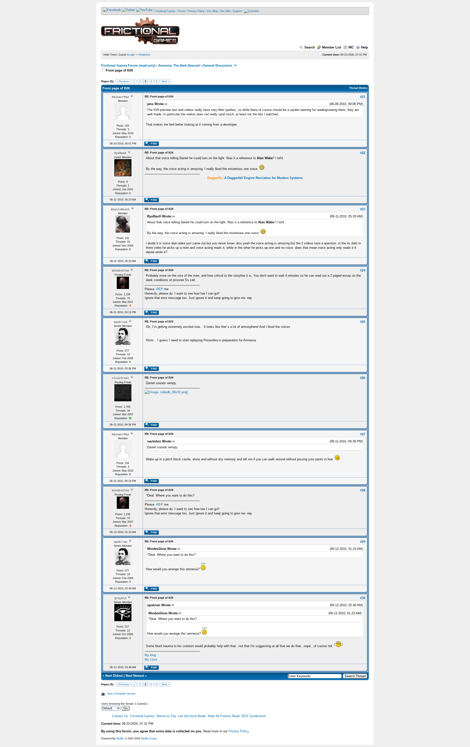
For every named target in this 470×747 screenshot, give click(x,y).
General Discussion (217, 65)
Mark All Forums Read (223, 716)
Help (364, 47)
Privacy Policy (196, 11)
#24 (362, 270)
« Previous (123, 81)
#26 (362, 378)
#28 (362, 490)
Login (131, 54)
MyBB (119, 738)
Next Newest (135, 675)
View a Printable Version (121, 693)
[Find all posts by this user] (151, 144)
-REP (159, 289)
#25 (362, 322)
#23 (362, 209)
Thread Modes (358, 87)
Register (144, 54)
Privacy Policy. (239, 731)
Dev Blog (212, 11)
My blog (150, 655)
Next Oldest (114, 675)
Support (237, 11)
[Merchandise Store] (251, 11)
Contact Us (120, 716)
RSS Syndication (254, 716)
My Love (151, 659)
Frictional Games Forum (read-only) (128, 65)
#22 (362, 153)
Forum (182, 11)
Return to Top (166, 716)
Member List (331, 47)
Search (309, 47)
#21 (362, 97)
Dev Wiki (225, 11)
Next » (165, 81)
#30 (362, 598)
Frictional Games (165, 11)
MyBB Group (148, 738)
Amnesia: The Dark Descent (179, 65)
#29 (362, 542)
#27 (362, 434)
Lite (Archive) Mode (192, 716)
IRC (351, 47)
